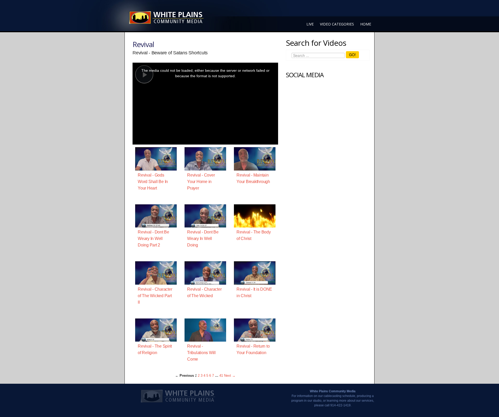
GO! (352, 54)
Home (365, 24)
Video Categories (337, 24)
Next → (229, 375)
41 (221, 375)
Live (310, 24)
